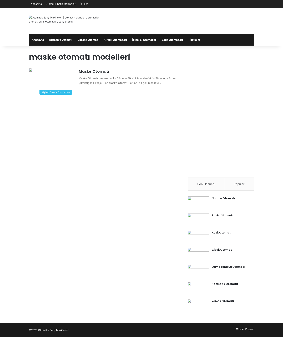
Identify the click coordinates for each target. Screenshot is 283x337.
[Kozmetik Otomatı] (198, 289)
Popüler (239, 184)
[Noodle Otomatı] (198, 203)
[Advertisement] (180, 20)
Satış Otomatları (172, 39)
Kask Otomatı (221, 232)
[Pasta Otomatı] (198, 221)
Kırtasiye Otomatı (60, 39)
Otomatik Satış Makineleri (61, 3)
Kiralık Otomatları (115, 39)
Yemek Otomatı (223, 301)
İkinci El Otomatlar (144, 39)
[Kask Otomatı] (198, 238)
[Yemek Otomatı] (198, 306)
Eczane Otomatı (88, 39)
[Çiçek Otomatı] (198, 255)
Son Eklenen (205, 184)
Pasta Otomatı (222, 215)
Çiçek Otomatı (222, 250)
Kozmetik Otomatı (225, 284)
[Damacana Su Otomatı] (198, 272)
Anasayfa (36, 3)
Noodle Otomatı (223, 198)
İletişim (84, 3)
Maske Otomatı (94, 71)
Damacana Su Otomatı (228, 267)
